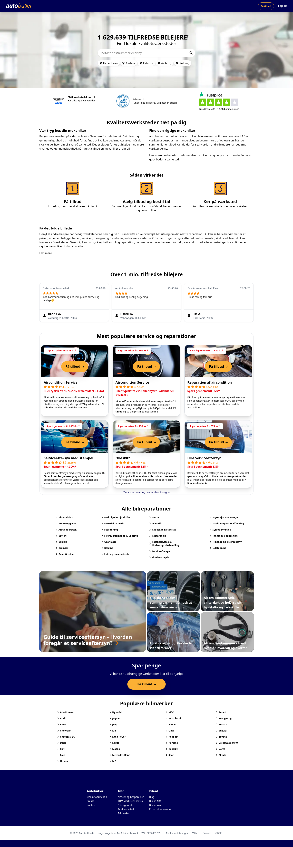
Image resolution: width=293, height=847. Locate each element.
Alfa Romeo (67, 712)
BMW (63, 724)
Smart (222, 712)
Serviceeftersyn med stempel (68, 458)
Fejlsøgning (111, 529)
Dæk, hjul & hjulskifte (117, 517)
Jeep (114, 724)
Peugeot (173, 736)
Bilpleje (62, 541)
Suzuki (223, 730)
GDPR (218, 833)
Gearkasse (110, 541)
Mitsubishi (175, 718)
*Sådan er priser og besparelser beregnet (147, 492)
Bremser (63, 548)
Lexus (115, 742)
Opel (171, 730)
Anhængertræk (67, 529)
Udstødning (219, 548)
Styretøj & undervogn (225, 517)
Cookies (207, 833)
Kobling (108, 548)
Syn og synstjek (221, 529)
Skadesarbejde (160, 557)
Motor (155, 517)
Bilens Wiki (155, 805)
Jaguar (116, 718)
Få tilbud (266, 6)
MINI (171, 712)
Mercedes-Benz (121, 755)
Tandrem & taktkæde (225, 535)
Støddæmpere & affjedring (228, 523)
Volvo (222, 748)
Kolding (184, 63)
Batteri (62, 535)
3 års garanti (125, 805)
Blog (151, 796)
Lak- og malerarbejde (116, 554)
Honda (64, 761)
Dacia (63, 742)
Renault (173, 748)
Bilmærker (124, 813)
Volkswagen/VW (228, 742)
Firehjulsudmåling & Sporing (121, 535)
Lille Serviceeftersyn (204, 458)
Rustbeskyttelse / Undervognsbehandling (166, 543)
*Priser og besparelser (131, 796)
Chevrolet (65, 730)
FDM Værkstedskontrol (130, 801)
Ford (62, 755)
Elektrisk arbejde (114, 523)
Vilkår (195, 833)
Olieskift (122, 458)
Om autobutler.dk (97, 796)
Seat (171, 755)
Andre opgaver (67, 523)
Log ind (283, 6)
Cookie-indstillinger (177, 833)
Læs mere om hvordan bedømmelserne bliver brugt (182, 155)
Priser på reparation (160, 809)
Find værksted (126, 809)
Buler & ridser (66, 554)
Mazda (116, 748)
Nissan (172, 724)
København (110, 63)
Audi (62, 718)
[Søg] (191, 53)
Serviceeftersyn (161, 551)
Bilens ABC (155, 801)
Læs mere (45, 253)
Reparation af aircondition (209, 382)
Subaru (223, 724)
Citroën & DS (67, 736)
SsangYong (225, 718)
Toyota (223, 736)
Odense (148, 63)
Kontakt (91, 805)
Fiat (62, 748)
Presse (90, 801)
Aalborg (166, 63)
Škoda (222, 755)
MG (114, 761)
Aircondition (65, 517)
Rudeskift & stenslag (164, 529)
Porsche (173, 742)
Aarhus (130, 63)
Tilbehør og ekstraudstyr (227, 541)
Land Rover (118, 736)
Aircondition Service (60, 382)
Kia (114, 730)
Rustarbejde (159, 535)
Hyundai (117, 712)
